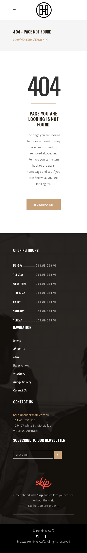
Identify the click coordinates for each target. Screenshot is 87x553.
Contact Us (20, 390)
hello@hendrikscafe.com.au (31, 415)
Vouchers (19, 374)
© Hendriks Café (43, 531)
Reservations (21, 365)
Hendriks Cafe (23, 39)
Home (17, 340)
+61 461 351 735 (24, 420)
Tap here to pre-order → (44, 506)
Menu (16, 357)
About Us (19, 349)
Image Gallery (22, 382)
